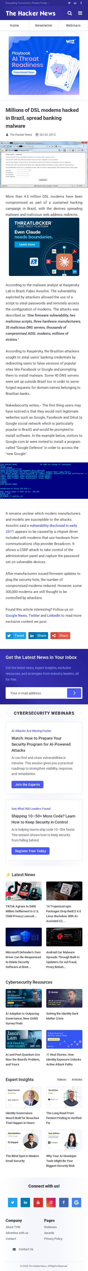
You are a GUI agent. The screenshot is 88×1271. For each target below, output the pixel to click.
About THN (13, 1227)
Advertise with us (17, 1233)
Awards (49, 1233)
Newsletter (43, 25)
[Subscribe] (74, 693)
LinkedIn (53, 615)
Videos (61, 1079)
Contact (11, 1238)
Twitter (34, 615)
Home (14, 25)
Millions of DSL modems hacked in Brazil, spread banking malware (42, 118)
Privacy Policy (53, 1238)
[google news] (76, 1202)
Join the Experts (27, 784)
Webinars (73, 25)
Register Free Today (30, 851)
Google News (16, 615)
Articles (77, 1079)
